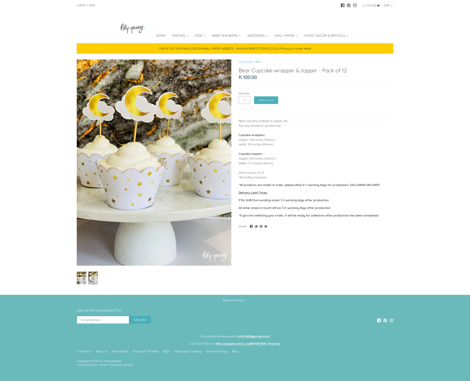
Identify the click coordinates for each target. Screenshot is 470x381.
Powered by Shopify (120, 364)
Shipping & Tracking (188, 351)
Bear (258, 61)
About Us (101, 351)
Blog (235, 351)
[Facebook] (342, 4)
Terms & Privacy (217, 351)
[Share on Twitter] (256, 226)
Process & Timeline (145, 351)
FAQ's (166, 351)
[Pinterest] (348, 4)
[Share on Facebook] (251, 226)
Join (91, 5)
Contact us (84, 351)
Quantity (244, 93)
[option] (81, 278)
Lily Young (245, 61)
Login (81, 5)
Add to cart (266, 100)
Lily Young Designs (110, 361)
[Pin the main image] (261, 226)
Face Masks (120, 351)
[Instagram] (355, 4)
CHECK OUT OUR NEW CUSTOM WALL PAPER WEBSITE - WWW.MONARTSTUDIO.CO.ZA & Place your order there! (235, 48)
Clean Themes (98, 364)
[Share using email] (265, 226)
